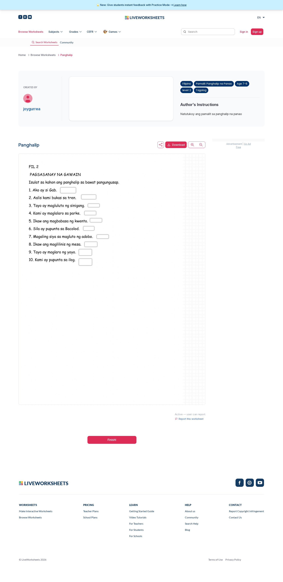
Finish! (112, 439)
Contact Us (235, 517)
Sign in (244, 31)
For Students (136, 529)
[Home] (144, 17)
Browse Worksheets (30, 31)
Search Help (191, 523)
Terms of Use (215, 559)
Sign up (257, 31)
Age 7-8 (242, 84)
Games (113, 31)
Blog (187, 529)
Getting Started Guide (141, 511)
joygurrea (31, 108)
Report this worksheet (191, 419)
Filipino (186, 84)
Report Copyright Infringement (246, 511)
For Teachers (136, 523)
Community (191, 517)
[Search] (185, 31)
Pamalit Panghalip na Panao (214, 84)
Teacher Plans (91, 511)
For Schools (135, 536)
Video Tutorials (137, 517)
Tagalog (201, 90)
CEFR (90, 31)
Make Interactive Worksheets (35, 511)
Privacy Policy (233, 559)
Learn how (180, 5)
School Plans (90, 517)
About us (190, 511)
